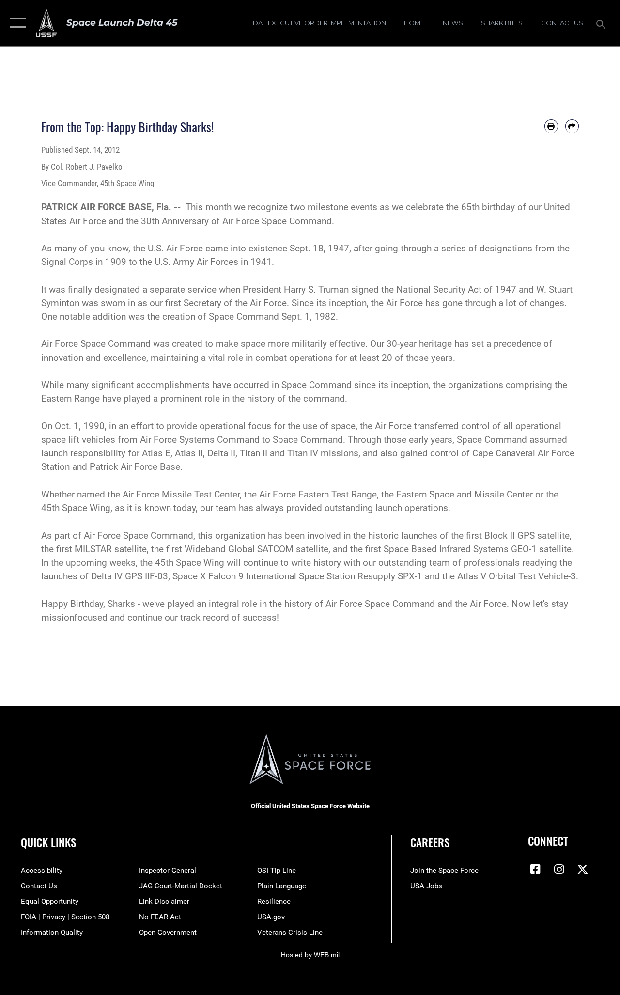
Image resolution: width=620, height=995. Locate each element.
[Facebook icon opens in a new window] (535, 869)
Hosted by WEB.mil (310, 955)
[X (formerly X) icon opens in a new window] (582, 869)
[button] (15, 23)
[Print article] (551, 126)
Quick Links (48, 843)
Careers (430, 843)
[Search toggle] (602, 23)
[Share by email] (572, 126)
